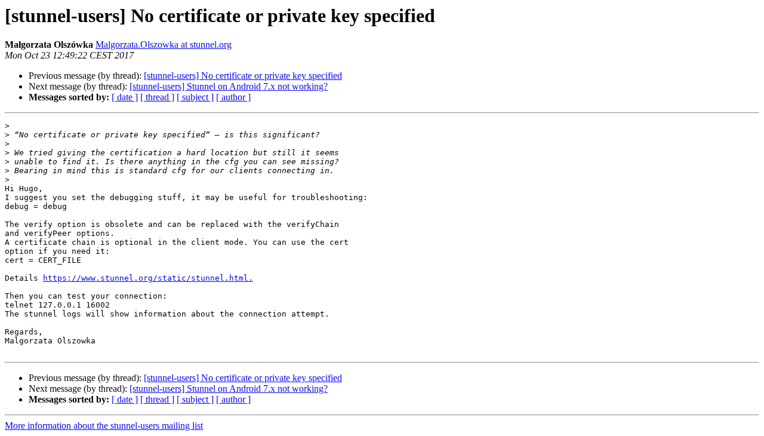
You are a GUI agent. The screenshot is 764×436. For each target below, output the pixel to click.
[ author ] (233, 97)
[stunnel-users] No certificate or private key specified (243, 75)
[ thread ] (157, 97)
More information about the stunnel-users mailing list (104, 425)
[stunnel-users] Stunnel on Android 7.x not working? (229, 86)
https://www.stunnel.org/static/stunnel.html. (148, 278)
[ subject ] (195, 97)
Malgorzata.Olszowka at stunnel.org (164, 44)
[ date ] (125, 97)
